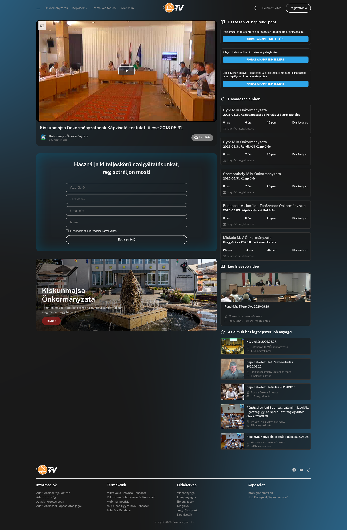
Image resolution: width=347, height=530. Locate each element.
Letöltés (204, 137)
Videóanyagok (186, 493)
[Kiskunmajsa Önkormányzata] (43, 138)
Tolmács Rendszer (119, 510)
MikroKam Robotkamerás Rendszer (131, 497)
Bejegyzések (185, 501)
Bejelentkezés (271, 8)
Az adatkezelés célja (50, 501)
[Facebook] (294, 470)
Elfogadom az (93, 230)
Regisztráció (298, 8)
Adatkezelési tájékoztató (53, 493)
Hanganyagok (186, 497)
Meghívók (183, 506)
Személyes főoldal (104, 8)
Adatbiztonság (46, 497)
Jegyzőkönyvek (187, 510)
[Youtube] (301, 470)
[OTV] (173, 8)
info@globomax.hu (260, 493)
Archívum (127, 8)
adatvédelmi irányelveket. (102, 230)
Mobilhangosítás (118, 501)
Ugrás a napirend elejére (265, 39)
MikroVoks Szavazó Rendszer (126, 493)
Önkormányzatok (56, 8)
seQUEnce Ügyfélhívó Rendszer (128, 506)
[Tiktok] (309, 470)
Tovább (51, 321)
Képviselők (79, 8)
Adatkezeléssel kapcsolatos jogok (59, 506)
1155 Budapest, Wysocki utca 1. (268, 497)
